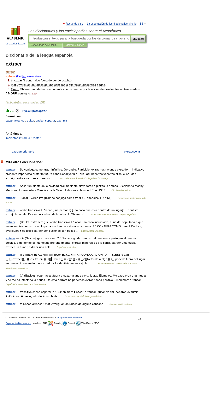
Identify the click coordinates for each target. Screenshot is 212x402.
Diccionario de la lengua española (45, 45)
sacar (9, 120)
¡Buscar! (138, 38)
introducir (25, 138)
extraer (10, 169)
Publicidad (78, 317)
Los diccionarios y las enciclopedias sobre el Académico (74, 31)
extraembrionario (23, 151)
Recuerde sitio (74, 23)
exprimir (62, 120)
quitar (30, 120)
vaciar (39, 120)
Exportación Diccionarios (18, 323)
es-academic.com (15, 43)
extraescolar (132, 151)
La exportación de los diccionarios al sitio (111, 23)
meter (37, 138)
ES (141, 23)
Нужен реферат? (34, 110)
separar (50, 120)
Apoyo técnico (64, 317)
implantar (12, 138)
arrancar (19, 120)
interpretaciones (75, 45)
